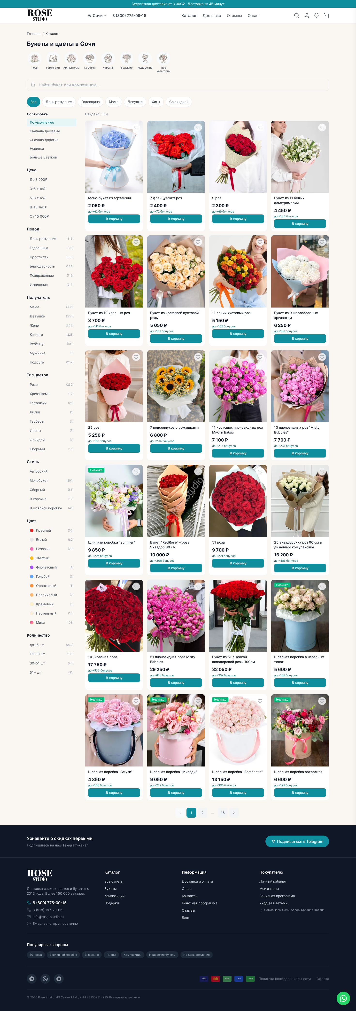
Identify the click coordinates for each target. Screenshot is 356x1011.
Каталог (189, 15)
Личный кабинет (272, 881)
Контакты (189, 896)
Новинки (37, 148)
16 (223, 813)
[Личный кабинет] (307, 15)
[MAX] (59, 979)
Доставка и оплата (197, 881)
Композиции (114, 896)
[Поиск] (296, 15)
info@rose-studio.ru (48, 917)
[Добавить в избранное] (136, 127)
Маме (113, 102)
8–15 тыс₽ (38, 207)
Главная (33, 34)
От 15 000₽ (39, 216)
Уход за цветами (273, 903)
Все (34, 102)
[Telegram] (32, 979)
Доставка (212, 15)
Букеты (110, 888)
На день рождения (196, 954)
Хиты (156, 102)
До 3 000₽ (38, 179)
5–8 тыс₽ (38, 198)
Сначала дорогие (44, 140)
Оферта (323, 979)
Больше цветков (43, 157)
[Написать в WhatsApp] (343, 998)
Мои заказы (269, 888)
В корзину (114, 219)
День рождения (59, 102)
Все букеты (114, 881)
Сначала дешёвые (45, 131)
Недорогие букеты (162, 954)
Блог (185, 918)
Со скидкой (178, 102)
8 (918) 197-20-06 (47, 910)
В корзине (92, 954)
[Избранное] (316, 15)
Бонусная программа (199, 903)
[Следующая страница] (234, 813)
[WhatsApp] (45, 979)
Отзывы (234, 15)
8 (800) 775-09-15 (129, 15)
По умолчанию (42, 122)
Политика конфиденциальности (285, 979)
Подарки (111, 903)
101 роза (36, 954)
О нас (253, 15)
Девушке (135, 102)
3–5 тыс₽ (38, 189)
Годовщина (90, 102)
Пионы (111, 954)
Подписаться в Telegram (300, 841)
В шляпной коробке (63, 954)
